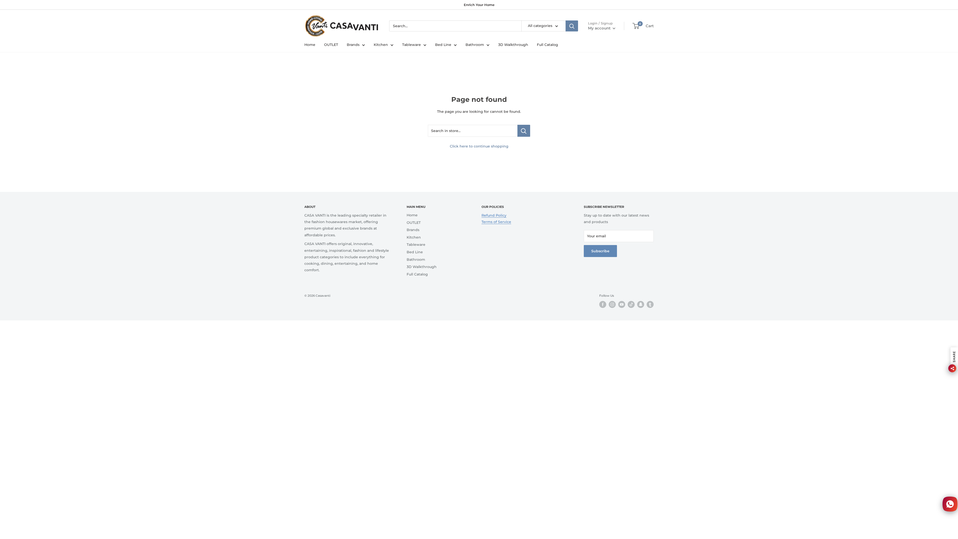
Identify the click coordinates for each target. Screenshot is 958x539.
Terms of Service (496, 222)
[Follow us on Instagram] (612, 304)
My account (599, 28)
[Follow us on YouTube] (621, 304)
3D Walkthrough (513, 44)
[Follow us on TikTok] (631, 304)
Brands (353, 44)
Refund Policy (493, 215)
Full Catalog (547, 44)
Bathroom (475, 44)
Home (309, 44)
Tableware (411, 44)
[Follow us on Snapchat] (640, 304)
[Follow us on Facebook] (602, 304)
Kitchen (381, 44)
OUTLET (331, 44)
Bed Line (443, 44)
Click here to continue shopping (479, 146)
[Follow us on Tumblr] (650, 304)
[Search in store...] (523, 131)
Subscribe (600, 251)
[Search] (572, 25)
